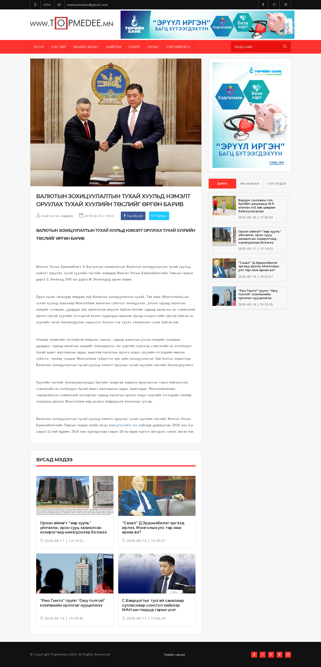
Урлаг (153, 47)
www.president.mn (123, 425)
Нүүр (39, 47)
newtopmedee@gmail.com (87, 5)
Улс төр (58, 47)
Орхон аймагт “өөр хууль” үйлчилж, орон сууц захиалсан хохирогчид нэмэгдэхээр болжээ (73, 527)
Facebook (134, 216)
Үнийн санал (174, 654)
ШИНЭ (222, 183)
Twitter (161, 216)
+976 (46, 5)
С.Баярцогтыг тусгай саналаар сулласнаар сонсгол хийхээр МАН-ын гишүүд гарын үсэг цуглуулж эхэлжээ (153, 607)
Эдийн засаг (86, 47)
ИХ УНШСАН (249, 183)
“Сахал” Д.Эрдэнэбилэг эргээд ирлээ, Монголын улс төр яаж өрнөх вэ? (153, 527)
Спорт (134, 47)
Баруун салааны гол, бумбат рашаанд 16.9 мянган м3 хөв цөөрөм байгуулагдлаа (256, 205)
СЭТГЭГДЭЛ (277, 183)
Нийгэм (113, 47)
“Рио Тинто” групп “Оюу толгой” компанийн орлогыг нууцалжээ (72, 602)
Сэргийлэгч (178, 47)
